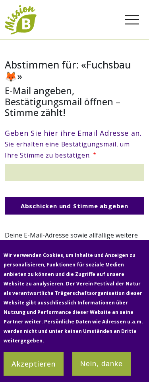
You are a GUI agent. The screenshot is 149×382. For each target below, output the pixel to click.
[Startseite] (21, 9)
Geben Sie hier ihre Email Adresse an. (73, 144)
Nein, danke (101, 364)
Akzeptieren (34, 364)
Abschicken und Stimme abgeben (74, 206)
